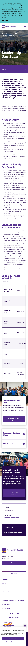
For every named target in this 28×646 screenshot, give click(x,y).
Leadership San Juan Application (14, 419)
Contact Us (14, 563)
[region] (13, 636)
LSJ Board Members (11, 444)
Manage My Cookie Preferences (13, 641)
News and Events (6, 596)
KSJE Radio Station (14, 618)
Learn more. (5, 20)
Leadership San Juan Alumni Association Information (14, 493)
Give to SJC (14, 573)
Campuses (5, 579)
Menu (4, 69)
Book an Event (6, 608)
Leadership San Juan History (11, 434)
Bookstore (4, 588)
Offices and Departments (9, 592)
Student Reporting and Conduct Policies (13, 600)
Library (4, 584)
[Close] (24, 628)
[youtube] (10, 613)
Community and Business (13, 34)
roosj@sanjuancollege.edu (12, 517)
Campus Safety (6, 604)
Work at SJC (14, 568)
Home (3, 34)
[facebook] (15, 613)
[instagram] (12, 613)
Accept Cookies (12, 638)
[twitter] (18, 613)
